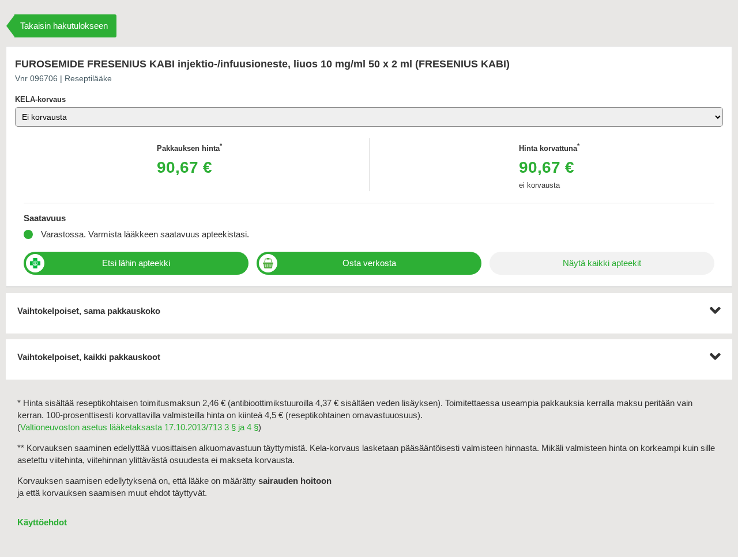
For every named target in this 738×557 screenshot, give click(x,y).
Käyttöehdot (42, 522)
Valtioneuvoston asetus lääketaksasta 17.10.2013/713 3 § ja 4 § (139, 427)
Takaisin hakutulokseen (64, 26)
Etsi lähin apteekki (136, 263)
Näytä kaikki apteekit (602, 263)
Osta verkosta (369, 263)
